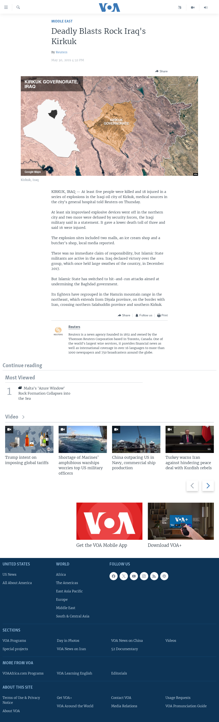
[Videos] (192, 7)
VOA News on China (127, 641)
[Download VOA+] (181, 521)
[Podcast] (164, 576)
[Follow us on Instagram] (144, 576)
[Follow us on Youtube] (134, 576)
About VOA (11, 711)
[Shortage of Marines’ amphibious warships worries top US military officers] (83, 439)
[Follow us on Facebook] (114, 576)
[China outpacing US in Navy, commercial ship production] (136, 439)
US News (9, 575)
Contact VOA (121, 698)
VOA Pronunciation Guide (186, 706)
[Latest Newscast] (205, 7)
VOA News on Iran (71, 649)
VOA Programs (14, 641)
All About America (17, 583)
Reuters (61, 52)
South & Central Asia (72, 616)
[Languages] (179, 7)
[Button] (161, 71)
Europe (62, 600)
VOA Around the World (75, 706)
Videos (171, 641)
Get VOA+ (64, 698)
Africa (61, 575)
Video (11, 417)
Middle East (62, 21)
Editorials (119, 673)
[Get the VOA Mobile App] (109, 521)
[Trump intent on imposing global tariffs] (29, 439)
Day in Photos (68, 641)
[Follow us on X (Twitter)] (124, 576)
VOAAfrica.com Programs (23, 673)
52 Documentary (124, 649)
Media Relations (124, 706)
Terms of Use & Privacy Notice (21, 700)
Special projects (15, 649)
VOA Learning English (74, 673)
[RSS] (154, 576)
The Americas (67, 583)
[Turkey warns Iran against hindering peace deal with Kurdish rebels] (190, 439)
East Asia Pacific (69, 591)
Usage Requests (178, 698)
